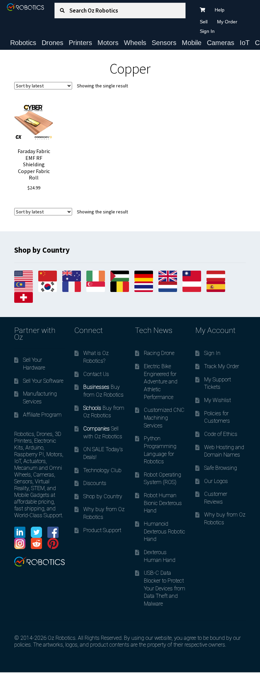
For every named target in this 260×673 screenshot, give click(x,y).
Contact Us (96, 374)
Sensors (164, 42)
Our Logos (216, 481)
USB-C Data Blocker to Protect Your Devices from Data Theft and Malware (164, 588)
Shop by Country (102, 496)
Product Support (102, 530)
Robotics (23, 42)
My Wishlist (217, 400)
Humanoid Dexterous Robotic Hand (164, 531)
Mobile (191, 42)
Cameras (220, 42)
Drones (52, 42)
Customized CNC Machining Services (164, 417)
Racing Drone (159, 353)
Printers (80, 42)
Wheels (135, 42)
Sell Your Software (43, 381)
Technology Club (102, 470)
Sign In (207, 31)
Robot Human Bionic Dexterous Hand (163, 503)
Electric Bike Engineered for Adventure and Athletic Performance (160, 381)
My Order (227, 21)
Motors (108, 42)
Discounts (94, 483)
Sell (204, 21)
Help (219, 10)
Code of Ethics (220, 434)
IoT (245, 42)
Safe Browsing (220, 468)
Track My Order (221, 366)
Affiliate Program (42, 415)
